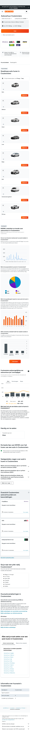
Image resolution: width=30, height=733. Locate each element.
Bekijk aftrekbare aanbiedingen (8, 627)
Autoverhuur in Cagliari (9, 653)
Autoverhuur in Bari (8, 661)
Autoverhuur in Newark (9, 670)
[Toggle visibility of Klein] (7, 291)
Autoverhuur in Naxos (8, 657)
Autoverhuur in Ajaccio (9, 665)
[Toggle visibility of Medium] (18, 293)
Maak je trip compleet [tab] (21, 643)
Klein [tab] (8, 381)
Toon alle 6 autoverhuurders (7, 557)
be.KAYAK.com (6, 708)
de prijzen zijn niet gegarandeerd (8, 719)
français (16, 8)
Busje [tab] (21, 381)
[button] (28, 7)
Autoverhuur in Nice (8, 667)
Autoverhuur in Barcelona (9, 672)
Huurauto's (12, 708)
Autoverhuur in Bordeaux (9, 663)
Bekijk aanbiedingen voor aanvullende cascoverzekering (14, 611)
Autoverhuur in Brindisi (9, 669)
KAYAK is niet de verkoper (8, 724)
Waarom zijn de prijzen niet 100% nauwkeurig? (13, 729)
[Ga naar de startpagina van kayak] (9, 11)
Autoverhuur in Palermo (9, 655)
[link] (15, 361)
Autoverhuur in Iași (8, 659)
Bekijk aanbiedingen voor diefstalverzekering (11, 613)
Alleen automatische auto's (8, 35)
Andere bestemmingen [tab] (8, 643)
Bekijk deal (24, 95)
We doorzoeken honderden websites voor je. (13, 726)
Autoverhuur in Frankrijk (20, 708)
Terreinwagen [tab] (15, 381)
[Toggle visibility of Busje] (7, 293)
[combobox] (6, 18)
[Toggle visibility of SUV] (17, 291)
